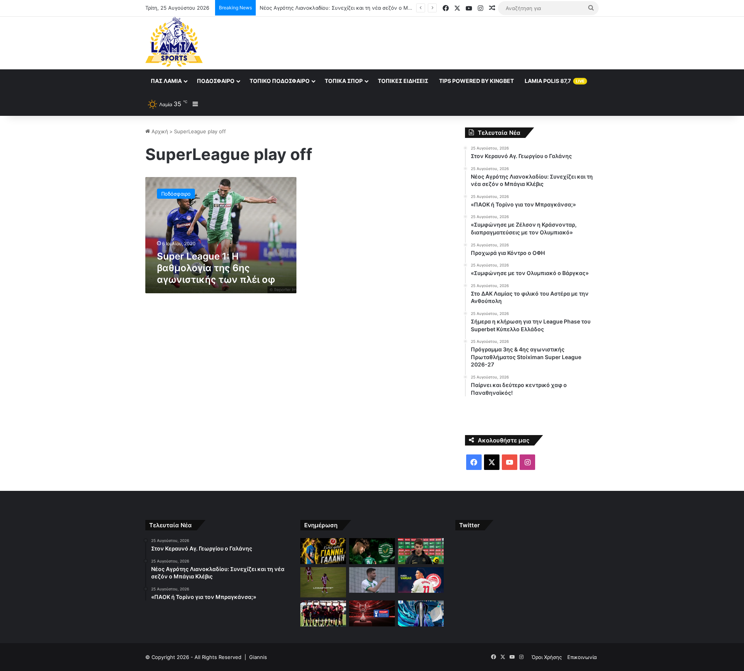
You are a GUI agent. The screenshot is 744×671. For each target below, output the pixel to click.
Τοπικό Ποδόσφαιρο (280, 80)
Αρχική (159, 131)
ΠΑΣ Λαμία (166, 80)
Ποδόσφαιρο (215, 80)
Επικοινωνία (582, 657)
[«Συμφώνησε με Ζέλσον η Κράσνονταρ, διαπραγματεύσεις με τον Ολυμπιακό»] (323, 582)
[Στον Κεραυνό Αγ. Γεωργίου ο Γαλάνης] (323, 551)
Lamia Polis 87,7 (554, 80)
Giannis (258, 657)
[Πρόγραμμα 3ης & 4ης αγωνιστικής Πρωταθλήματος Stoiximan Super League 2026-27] (421, 613)
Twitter (469, 525)
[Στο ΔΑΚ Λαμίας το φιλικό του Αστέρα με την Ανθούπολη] (323, 613)
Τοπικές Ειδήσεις (403, 80)
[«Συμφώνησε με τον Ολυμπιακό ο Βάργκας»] (421, 580)
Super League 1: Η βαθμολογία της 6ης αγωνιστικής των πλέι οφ (216, 268)
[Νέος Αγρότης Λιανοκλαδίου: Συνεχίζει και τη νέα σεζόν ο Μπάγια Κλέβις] (372, 551)
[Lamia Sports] (174, 42)
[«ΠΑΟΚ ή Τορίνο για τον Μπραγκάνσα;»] (421, 551)
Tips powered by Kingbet (476, 80)
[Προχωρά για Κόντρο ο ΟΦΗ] (372, 580)
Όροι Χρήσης (547, 657)
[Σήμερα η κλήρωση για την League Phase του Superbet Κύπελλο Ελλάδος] (372, 613)
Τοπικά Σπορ (344, 80)
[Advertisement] (449, 41)
